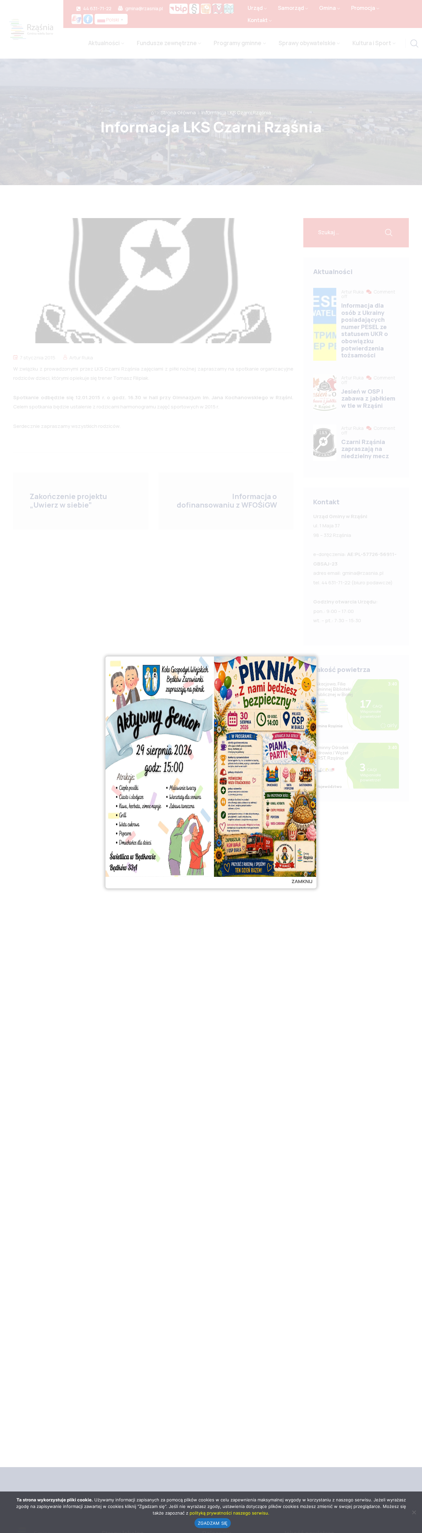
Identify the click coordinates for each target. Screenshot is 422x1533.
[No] (413, 1512)
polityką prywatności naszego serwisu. (229, 1513)
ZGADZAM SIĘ (213, 1523)
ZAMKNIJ (302, 881)
